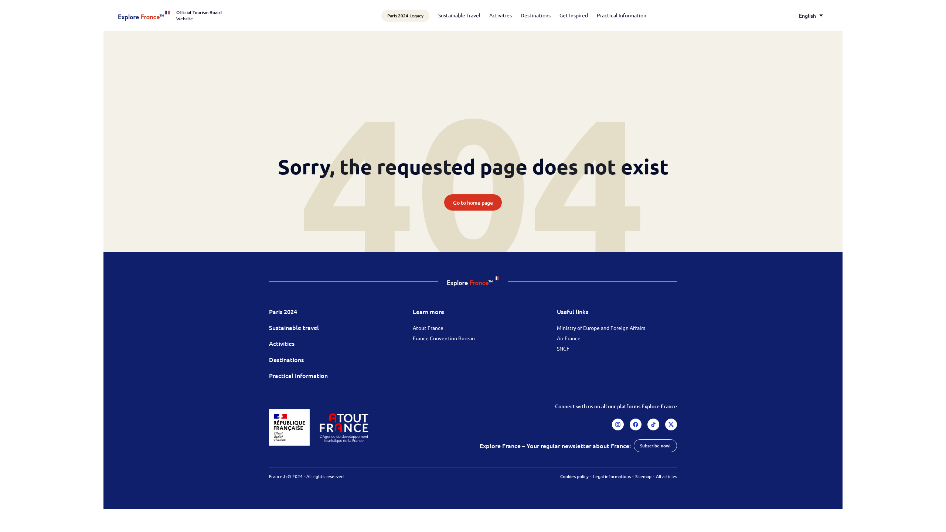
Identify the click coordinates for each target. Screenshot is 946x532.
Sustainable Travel (459, 15)
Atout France (428, 327)
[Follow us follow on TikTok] (653, 424)
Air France (569, 338)
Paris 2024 (283, 311)
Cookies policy (574, 476)
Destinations (536, 15)
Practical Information (621, 15)
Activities (500, 15)
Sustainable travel (294, 327)
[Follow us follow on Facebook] (636, 424)
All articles (666, 476)
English (807, 15)
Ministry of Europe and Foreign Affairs (601, 327)
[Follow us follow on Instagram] (618, 424)
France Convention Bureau (444, 338)
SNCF (563, 348)
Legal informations (612, 476)
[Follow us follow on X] (671, 424)
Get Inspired (573, 15)
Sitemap (643, 476)
